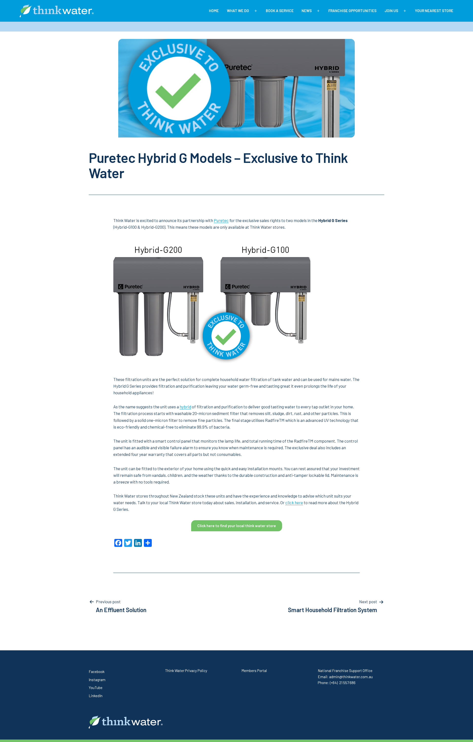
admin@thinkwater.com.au (351, 676)
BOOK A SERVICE (280, 10)
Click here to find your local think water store (236, 525)
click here (294, 502)
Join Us (391, 10)
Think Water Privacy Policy (186, 670)
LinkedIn (95, 695)
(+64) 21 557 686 (342, 682)
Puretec (221, 220)
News (307, 10)
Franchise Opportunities (352, 10)
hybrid (185, 406)
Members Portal (254, 670)
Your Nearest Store (434, 10)
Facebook (96, 671)
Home (214, 10)
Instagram (97, 679)
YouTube (95, 687)
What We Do (238, 10)
